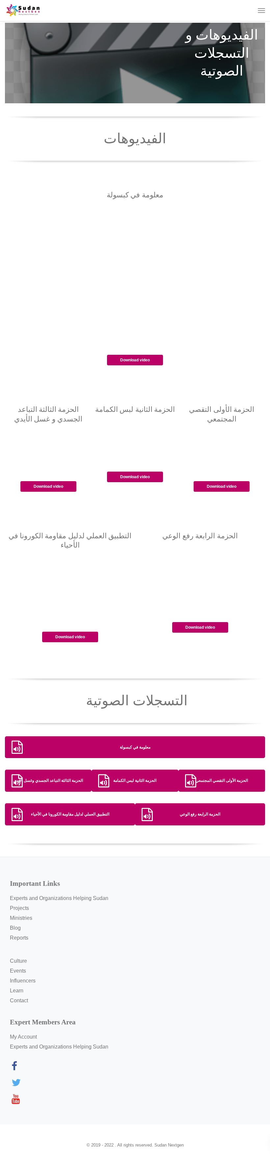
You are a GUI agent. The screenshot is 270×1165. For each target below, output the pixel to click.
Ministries (21, 918)
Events (18, 971)
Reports (19, 938)
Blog (15, 928)
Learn (16, 990)
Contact (19, 1000)
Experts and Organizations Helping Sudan (59, 898)
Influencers (23, 980)
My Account (23, 1037)
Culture (18, 961)
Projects (19, 908)
